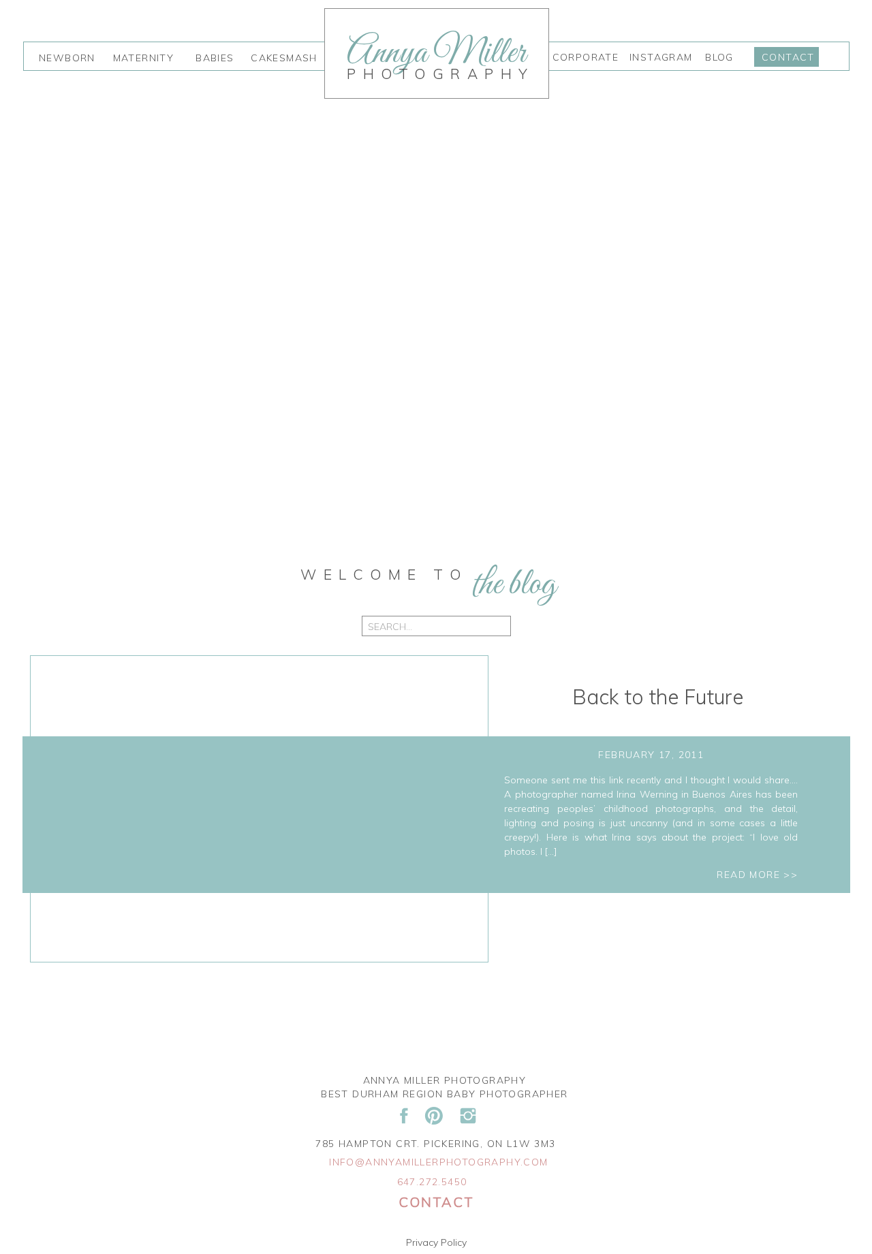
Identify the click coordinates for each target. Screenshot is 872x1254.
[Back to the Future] (259, 809)
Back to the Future (657, 697)
